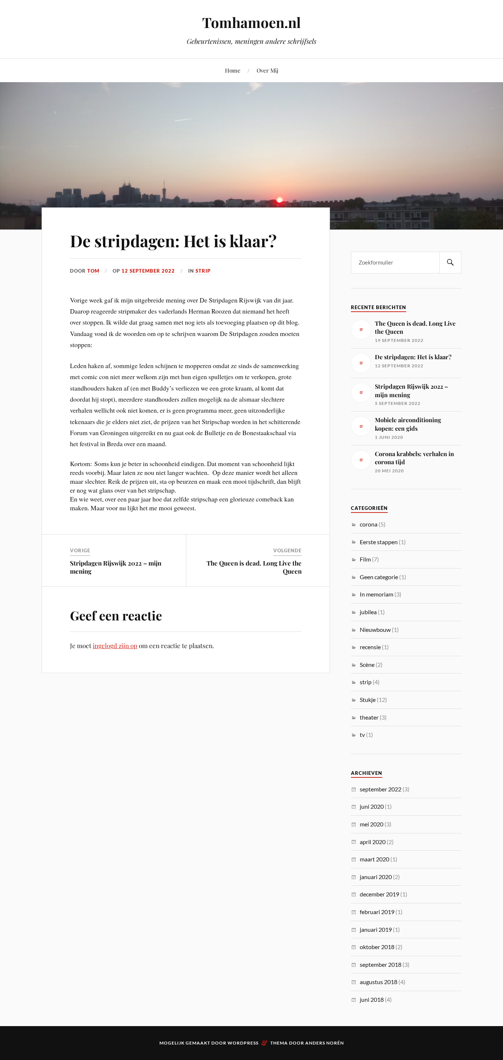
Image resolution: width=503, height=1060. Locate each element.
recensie (370, 646)
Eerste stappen (379, 541)
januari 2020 (376, 876)
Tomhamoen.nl (251, 22)
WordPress (243, 1043)
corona (368, 524)
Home (232, 70)
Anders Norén (324, 1043)
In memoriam (376, 594)
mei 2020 (371, 824)
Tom (93, 271)
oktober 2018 (377, 946)
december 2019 (379, 894)
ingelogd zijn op (115, 645)
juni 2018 (372, 999)
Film (365, 559)
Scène (367, 664)
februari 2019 (377, 911)
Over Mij (267, 70)
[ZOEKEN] (450, 262)
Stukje (368, 699)
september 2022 (380, 789)
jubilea (368, 611)
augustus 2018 (378, 981)
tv (362, 734)
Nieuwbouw (375, 629)
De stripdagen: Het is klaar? (173, 240)
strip (203, 271)
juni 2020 (372, 806)
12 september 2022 (148, 271)
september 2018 (380, 964)
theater (369, 717)
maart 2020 (374, 859)
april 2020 (373, 841)
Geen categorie (379, 576)
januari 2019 (376, 929)
